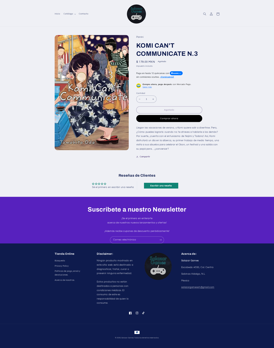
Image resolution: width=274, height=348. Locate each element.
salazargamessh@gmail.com (197, 287)
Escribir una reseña (161, 186)
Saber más (147, 87)
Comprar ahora (169, 118)
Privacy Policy (62, 266)
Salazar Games (127, 338)
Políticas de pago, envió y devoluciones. (67, 273)
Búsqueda (60, 261)
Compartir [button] (145, 157)
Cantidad (140, 93)
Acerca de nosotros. (65, 280)
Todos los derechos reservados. (146, 338)
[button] (69, 14)
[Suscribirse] (160, 239)
